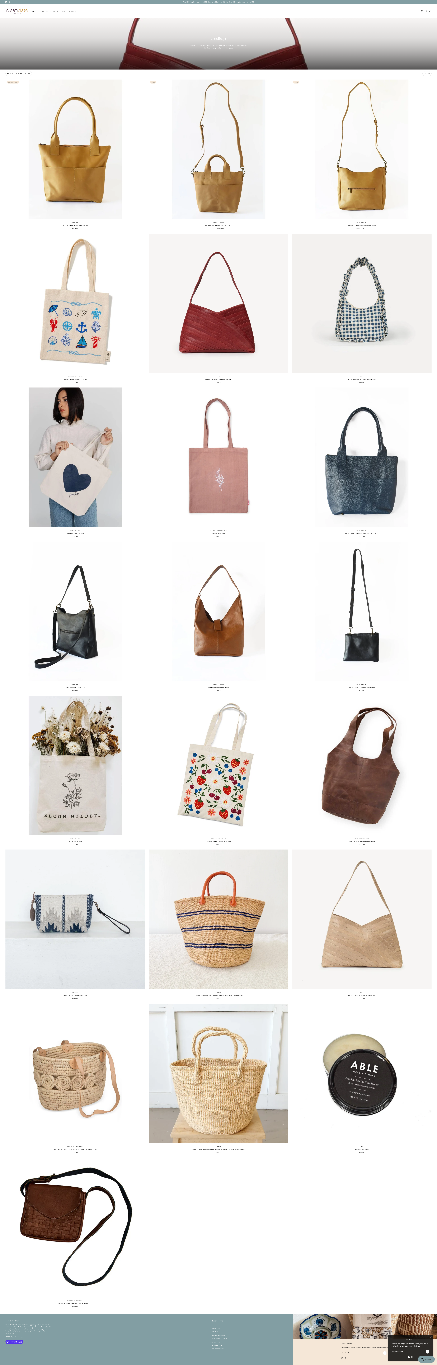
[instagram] (9, 2)
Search (214, 1325)
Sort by (19, 73)
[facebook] (6, 2)
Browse (10, 73)
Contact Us (216, 1328)
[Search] (422, 11)
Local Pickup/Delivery (219, 1338)
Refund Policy (216, 1342)
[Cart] (430, 11)
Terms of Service (218, 1349)
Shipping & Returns (218, 1335)
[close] (431, 1337)
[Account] (426, 11)
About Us (215, 1331)
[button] (424, 73)
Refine (27, 73)
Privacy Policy (217, 1345)
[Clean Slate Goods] (17, 11)
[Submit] (427, 1352)
